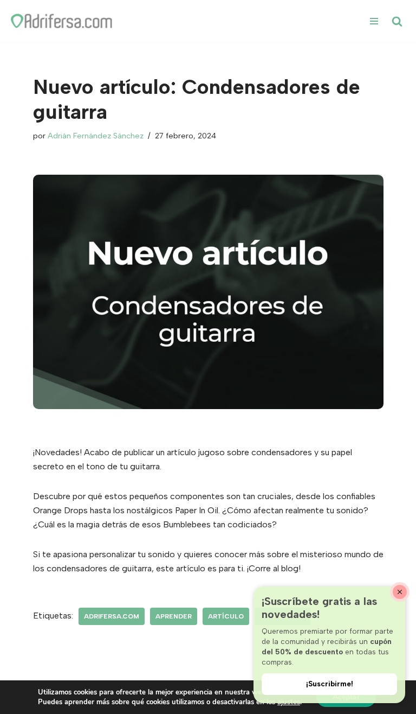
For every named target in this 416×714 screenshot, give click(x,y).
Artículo (226, 616)
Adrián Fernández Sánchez (96, 136)
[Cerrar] (400, 592)
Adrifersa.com (111, 616)
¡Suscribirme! (329, 683)
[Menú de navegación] (374, 21)
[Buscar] (397, 21)
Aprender (173, 616)
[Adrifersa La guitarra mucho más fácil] (62, 21)
